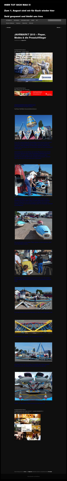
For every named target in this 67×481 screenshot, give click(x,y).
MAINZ (32, 20)
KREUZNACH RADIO (25, 20)
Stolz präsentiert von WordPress (33, 476)
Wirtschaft (31, 23)
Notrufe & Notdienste (10, 23)
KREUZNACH (16, 20)
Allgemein (30, 471)
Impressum (18, 23)
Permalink (50, 471)
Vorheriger (8, 27)
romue (25, 471)
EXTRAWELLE (9, 20)
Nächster (59, 27)
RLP (37, 20)
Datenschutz (24, 23)
